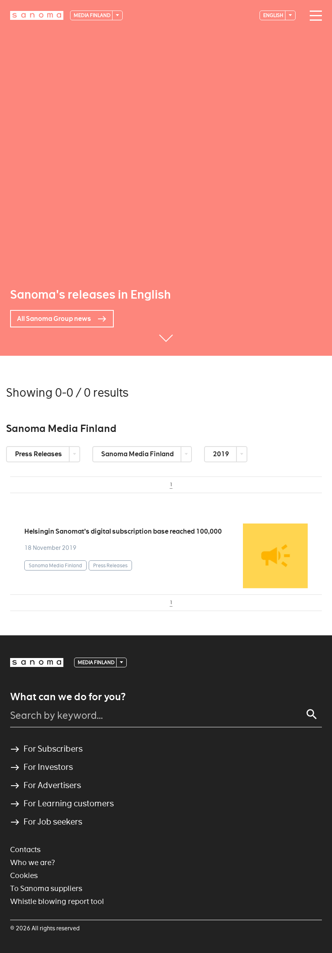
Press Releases (39, 454)
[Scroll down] (166, 344)
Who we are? (32, 862)
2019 (221, 454)
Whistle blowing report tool (57, 901)
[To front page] (37, 15)
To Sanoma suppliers (46, 888)
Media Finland (92, 15)
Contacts (25, 849)
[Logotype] (37, 662)
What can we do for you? (68, 696)
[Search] (312, 714)
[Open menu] (314, 16)
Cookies (24, 875)
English (273, 15)
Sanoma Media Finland (138, 454)
